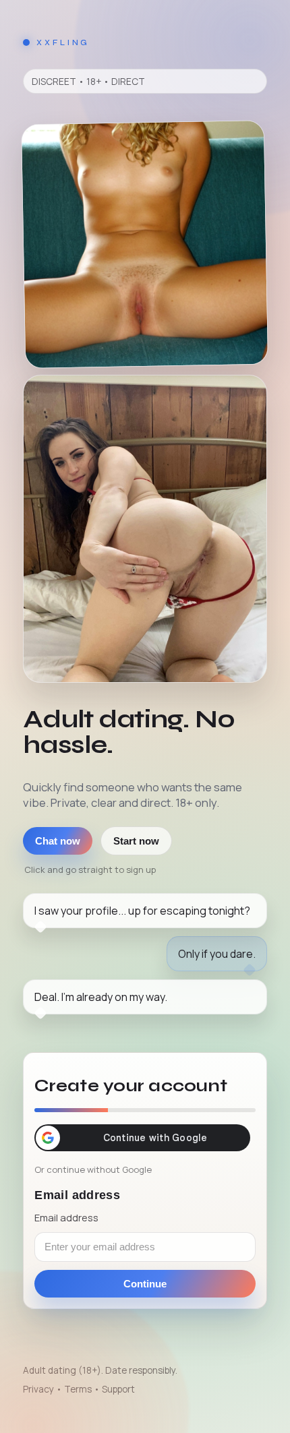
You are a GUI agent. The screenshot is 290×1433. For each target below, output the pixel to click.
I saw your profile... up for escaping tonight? (142, 910)
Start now (136, 841)
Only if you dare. (217, 953)
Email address (66, 1217)
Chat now (57, 841)
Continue (145, 1283)
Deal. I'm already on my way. (100, 996)
